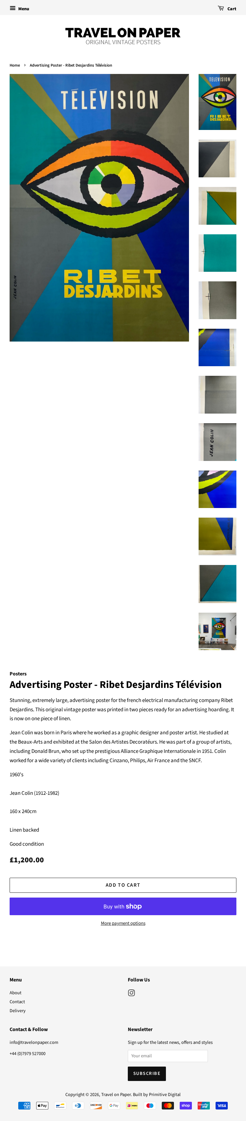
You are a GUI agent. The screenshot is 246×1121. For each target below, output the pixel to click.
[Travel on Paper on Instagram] (131, 994)
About (15, 992)
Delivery (18, 1010)
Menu (23, 9)
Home (15, 65)
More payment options (123, 923)
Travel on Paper (116, 1094)
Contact (17, 1001)
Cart (231, 9)
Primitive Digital (165, 1094)
